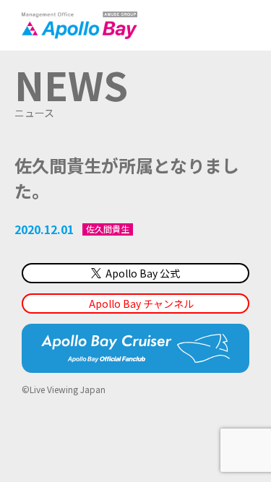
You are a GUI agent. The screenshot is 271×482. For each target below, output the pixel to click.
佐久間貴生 (107, 229)
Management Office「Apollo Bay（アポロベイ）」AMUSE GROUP (79, 25)
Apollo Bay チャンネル (141, 303)
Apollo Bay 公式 (143, 273)
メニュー (238, 25)
